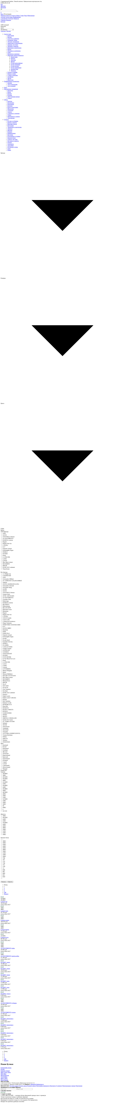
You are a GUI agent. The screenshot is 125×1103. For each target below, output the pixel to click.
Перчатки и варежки (13, 54)
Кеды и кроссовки (12, 107)
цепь (8, 981)
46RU (4, 790)
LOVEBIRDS (7, 669)
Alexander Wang (7, 587)
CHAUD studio (7, 618)
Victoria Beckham (7, 735)
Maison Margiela (7, 670)
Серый (5, 762)
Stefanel (5, 723)
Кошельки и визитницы (14, 48)
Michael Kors (6, 680)
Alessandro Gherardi (8, 585)
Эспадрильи (11, 118)
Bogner (5, 542)
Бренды (8, 15)
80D (4, 873)
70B (4, 858)
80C (4, 871)
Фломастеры (14, 69)
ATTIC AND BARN (8, 596)
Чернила (13, 70)
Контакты (53, 1086)
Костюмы (10, 135)
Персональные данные (69, 1086)
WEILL (5, 736)
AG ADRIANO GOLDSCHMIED (12, 580)
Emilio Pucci (6, 633)
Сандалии (10, 110)
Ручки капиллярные (17, 63)
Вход (2, 14)
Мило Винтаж (5, 1075)
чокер (8, 962)
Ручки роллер (15, 66)
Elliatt (4, 631)
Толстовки (10, 145)
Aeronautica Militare (8, 579)
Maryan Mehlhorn (7, 674)
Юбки (9, 150)
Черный (5, 769)
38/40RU (5, 773)
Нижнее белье (11, 138)
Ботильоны (10, 104)
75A (4, 861)
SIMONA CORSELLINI (9, 718)
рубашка (14, 1003)
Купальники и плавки (13, 136)
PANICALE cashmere (9, 567)
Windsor (5, 740)
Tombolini (5, 728)
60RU (4, 807)
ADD (4, 533)
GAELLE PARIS (7, 647)
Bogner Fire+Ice (7, 543)
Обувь (18, 15)
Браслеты (10, 90)
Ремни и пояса (11, 73)
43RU (4, 821)
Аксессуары (9, 17)
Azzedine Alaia (7, 599)
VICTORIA (4, 1077)
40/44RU (5, 778)
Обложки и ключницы (14, 51)
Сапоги (9, 112)
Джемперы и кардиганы (14, 127)
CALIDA (5, 545)
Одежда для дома (12, 139)
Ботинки (9, 106)
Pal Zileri (5, 691)
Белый (4, 746)
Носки (9, 49)
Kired (4, 555)
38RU (4, 775)
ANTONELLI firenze (9, 536)
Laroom (5, 560)
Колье (9, 92)
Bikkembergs (6, 606)
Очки (9, 52)
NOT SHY (6, 686)
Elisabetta (5, 630)
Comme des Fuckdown (9, 621)
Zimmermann (6, 742)
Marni (4, 672)
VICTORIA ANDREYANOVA (11, 733)
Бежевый (5, 745)
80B (4, 870)
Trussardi (5, 731)
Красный (5, 757)
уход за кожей (11, 86)
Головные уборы (12, 40)
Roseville (5, 706)
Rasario (5, 699)
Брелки (9, 37)
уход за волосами (12, 84)
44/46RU (5, 785)
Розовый (5, 760)
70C (4, 859)
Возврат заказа (31, 1086)
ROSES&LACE (7, 704)
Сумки (22, 15)
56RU (4, 802)
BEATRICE (6, 604)
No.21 (4, 684)
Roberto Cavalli (7, 703)
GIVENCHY (6, 650)
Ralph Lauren (6, 696)
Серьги (9, 98)
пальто (7, 920)
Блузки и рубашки (12, 121)
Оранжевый (6, 758)
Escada (5, 638)
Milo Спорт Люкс (6, 1072)
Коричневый (6, 755)
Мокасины (10, 109)
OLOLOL (5, 687)
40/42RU (5, 777)
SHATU (5, 716)
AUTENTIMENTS (8, 538)
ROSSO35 (6, 708)
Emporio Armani (7, 548)
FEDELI (5, 552)
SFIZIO (5, 714)
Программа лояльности (43, 1086)
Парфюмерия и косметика (11, 81)
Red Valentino (6, 701)
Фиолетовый (6, 767)
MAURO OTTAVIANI (9, 675)
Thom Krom (6, 569)
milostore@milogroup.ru (37, 1084)
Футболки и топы (12, 147)
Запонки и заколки (12, 46)
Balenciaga (6, 601)
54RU (4, 800)
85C (4, 875)
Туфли (9, 115)
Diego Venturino (7, 623)
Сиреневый (6, 765)
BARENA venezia (8, 540)
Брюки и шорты (12, 122)
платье (14, 1012)
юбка (13, 948)
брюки (7, 929)
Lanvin (5, 664)
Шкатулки (10, 80)
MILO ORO (4, 1078)
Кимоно (9, 131)
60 (3, 806)
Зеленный (6, 753)
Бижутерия (10, 35)
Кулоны (9, 95)
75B (4, 863)
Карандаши (14, 57)
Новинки (3, 15)
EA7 (4, 547)
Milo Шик (3, 1074)
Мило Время (4, 1080)
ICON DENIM (7, 657)
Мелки (13, 61)
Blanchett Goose (7, 609)
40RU (4, 780)
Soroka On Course (8, 720)
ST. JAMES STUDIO (9, 721)
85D (4, 876)
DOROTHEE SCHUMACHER (11, 625)
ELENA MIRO (7, 628)
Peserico (5, 694)
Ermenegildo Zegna (8, 550)
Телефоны (10, 77)
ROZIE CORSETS (8, 709)
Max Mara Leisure (8, 562)
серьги (8, 993)
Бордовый (6, 748)
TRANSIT (6, 730)
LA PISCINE (6, 557)
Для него (3, 31)
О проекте (59, 1086)
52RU (4, 797)
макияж (9, 83)
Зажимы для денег (12, 44)
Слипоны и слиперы (13, 113)
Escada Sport (6, 640)
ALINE (5, 589)
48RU (4, 794)
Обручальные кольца (13, 96)
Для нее (8, 31)
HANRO (5, 553)
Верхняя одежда (12, 124)
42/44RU (5, 782)
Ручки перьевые (15, 64)
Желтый (5, 752)
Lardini (5, 559)
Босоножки (10, 102)
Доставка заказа (14, 1086)
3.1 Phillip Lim (7, 574)
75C (4, 865)
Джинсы (9, 128)
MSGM (5, 565)
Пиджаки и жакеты (13, 141)
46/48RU (5, 789)
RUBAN (5, 711)
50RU (4, 795)
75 (3, 868)
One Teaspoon (7, 689)
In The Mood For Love (9, 658)
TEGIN (5, 725)
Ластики (13, 60)
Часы (25, 15)
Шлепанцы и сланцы (13, 116)
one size (5, 811)
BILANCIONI (7, 608)
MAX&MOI (6, 564)
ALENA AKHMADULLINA (11, 584)
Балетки (9, 101)
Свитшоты (10, 144)
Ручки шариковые (16, 67)
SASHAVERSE (7, 713)
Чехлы (9, 78)
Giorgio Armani (7, 648)
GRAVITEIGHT (7, 653)
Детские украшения (13, 41)
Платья (9, 142)
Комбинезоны (11, 133)
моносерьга (10, 1018)
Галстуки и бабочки (13, 38)
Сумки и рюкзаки (12, 75)
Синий (5, 763)
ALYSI (5, 535)
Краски (13, 58)
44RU (4, 787)
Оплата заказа (23, 1086)
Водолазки (10, 125)
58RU (4, 804)
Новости (16, 18)
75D (4, 866)
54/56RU (5, 799)
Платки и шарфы (12, 72)
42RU (4, 783)
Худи (8, 148)
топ (6, 901)
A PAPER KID (7, 575)
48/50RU (5, 792)
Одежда (13, 15)
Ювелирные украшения (11, 89)
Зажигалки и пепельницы (14, 43)
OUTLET (11, 18)
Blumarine (5, 611)
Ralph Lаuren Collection (9, 697)
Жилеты (9, 130)
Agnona (5, 582)
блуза (6, 937)
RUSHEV (3, 962)
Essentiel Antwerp (7, 641)
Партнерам (79, 1086)
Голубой (5, 750)
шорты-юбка (15, 956)
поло (6, 911)
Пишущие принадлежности (15, 55)
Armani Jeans (6, 594)
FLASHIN (6, 645)
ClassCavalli (6, 619)
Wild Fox (5, 738)
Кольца (9, 93)
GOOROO (6, 652)
